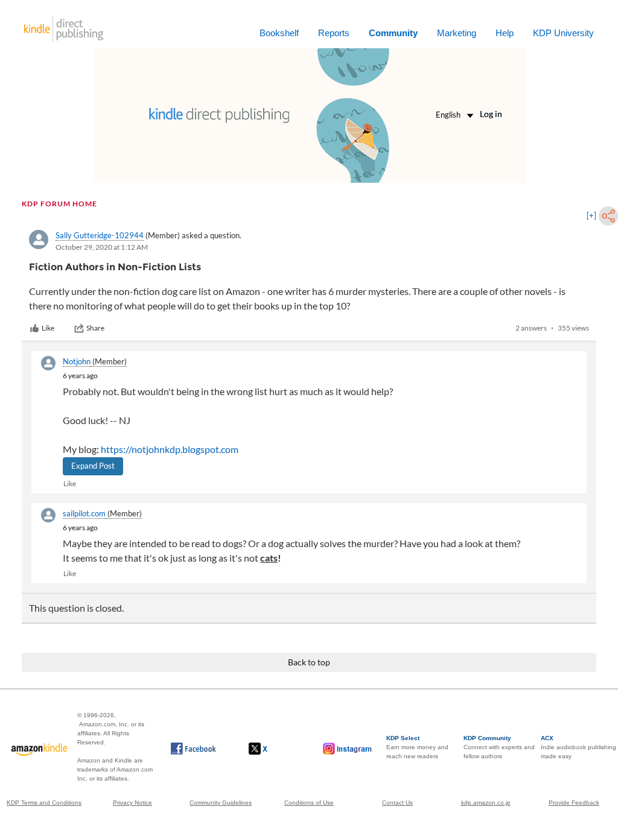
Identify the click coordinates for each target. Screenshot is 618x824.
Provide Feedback (574, 802)
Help (504, 33)
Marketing (456, 33)
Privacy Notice (132, 802)
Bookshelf (279, 33)
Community (393, 33)
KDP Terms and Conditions (44, 802)
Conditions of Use (309, 802)
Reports (333, 33)
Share (95, 327)
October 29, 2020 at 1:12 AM (102, 247)
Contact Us (397, 802)
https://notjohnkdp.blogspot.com (169, 449)
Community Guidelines (221, 802)
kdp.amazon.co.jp (486, 802)
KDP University (563, 33)
